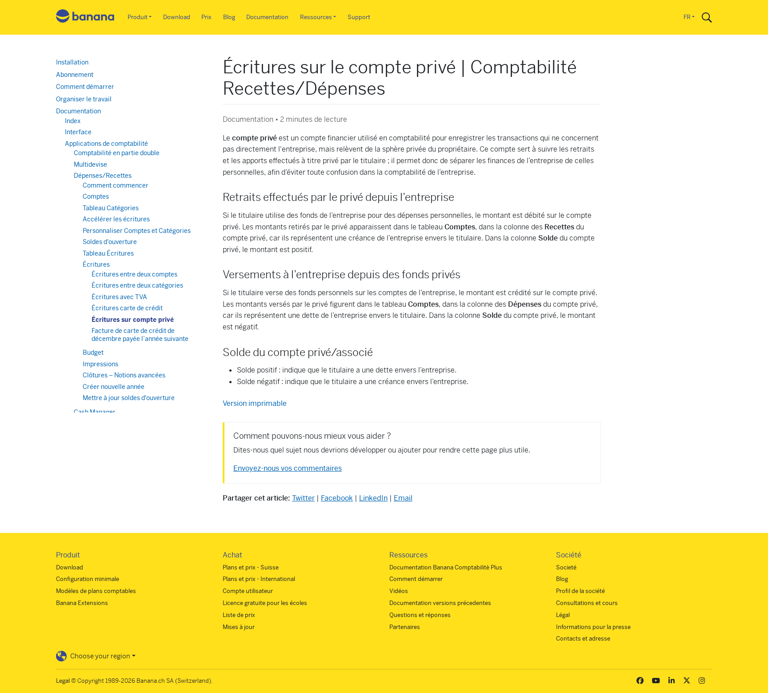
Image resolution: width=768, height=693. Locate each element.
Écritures (96, 264)
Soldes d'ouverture (110, 242)
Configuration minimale (87, 579)
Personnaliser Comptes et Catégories (137, 231)
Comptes (96, 196)
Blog (229, 17)
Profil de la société (580, 591)
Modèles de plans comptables (96, 591)
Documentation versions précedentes (440, 603)
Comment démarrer (85, 87)
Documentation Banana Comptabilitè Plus (445, 567)
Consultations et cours (587, 603)
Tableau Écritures (108, 253)
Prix (206, 17)
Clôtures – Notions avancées (124, 375)
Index (72, 121)
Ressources (316, 17)
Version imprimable (255, 403)
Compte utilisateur (248, 591)
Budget (93, 353)
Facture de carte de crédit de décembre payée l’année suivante (140, 335)
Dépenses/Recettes (103, 176)
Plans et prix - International (259, 579)
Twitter (303, 498)
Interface (78, 132)
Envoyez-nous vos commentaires (287, 468)
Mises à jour (239, 627)
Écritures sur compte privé (133, 320)
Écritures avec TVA (119, 297)
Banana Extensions (82, 603)
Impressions (100, 364)
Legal (63, 681)
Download (176, 17)
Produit (138, 17)
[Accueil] (85, 17)
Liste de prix (239, 615)
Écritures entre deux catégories (137, 285)
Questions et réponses (420, 615)
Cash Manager (95, 412)
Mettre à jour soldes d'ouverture (129, 398)
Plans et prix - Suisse (251, 567)
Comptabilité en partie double (117, 153)
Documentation (267, 17)
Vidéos (398, 591)
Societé (566, 567)
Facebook (337, 498)
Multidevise (90, 164)
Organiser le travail (84, 99)
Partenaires (404, 627)
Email (403, 498)
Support (359, 17)
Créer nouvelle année (113, 387)
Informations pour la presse (593, 627)
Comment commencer (115, 185)
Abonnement (74, 75)
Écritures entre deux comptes (134, 274)
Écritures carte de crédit (127, 308)
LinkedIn (373, 498)
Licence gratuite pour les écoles (265, 603)
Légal (563, 615)
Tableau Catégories (111, 208)
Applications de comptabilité (106, 144)
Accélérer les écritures (116, 219)
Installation (72, 62)
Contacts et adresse (583, 638)
